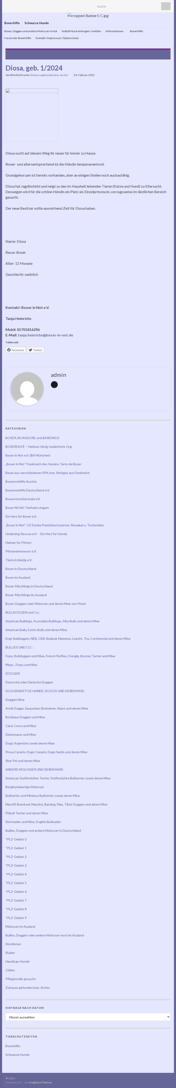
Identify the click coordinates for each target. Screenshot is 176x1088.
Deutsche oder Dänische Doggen (29, 682)
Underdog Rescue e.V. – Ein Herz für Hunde (36, 534)
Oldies (10, 970)
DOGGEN (13, 673)
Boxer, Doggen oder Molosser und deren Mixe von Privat (46, 604)
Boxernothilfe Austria (21, 481)
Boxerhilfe (12, 23)
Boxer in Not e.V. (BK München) (28, 455)
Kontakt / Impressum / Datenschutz (57, 38)
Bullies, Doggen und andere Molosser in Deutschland (43, 830)
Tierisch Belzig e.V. (19, 560)
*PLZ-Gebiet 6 (16, 892)
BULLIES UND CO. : (19, 647)
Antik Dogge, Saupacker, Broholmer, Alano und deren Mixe (47, 708)
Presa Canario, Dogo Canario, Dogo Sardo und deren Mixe (46, 752)
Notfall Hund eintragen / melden (81, 31)
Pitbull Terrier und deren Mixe (27, 813)
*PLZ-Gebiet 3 (16, 865)
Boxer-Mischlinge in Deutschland (29, 586)
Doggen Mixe (15, 700)
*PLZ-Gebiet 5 (16, 883)
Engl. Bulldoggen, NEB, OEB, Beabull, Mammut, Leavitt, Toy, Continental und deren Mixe (68, 638)
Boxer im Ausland (18, 577)
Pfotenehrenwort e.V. (21, 551)
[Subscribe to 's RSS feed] (8, 5)
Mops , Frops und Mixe (21, 665)
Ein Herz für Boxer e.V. (21, 516)
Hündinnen (13, 944)
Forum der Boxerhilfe (17, 38)
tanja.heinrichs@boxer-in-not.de (45, 335)
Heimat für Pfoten (18, 542)
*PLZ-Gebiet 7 (16, 900)
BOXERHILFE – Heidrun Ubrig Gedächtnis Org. (39, 446)
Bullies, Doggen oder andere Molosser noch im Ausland (45, 935)
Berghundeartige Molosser (25, 787)
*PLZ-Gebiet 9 (16, 918)
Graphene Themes (40, 1082)
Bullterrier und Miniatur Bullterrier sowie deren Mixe (43, 796)
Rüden (10, 953)
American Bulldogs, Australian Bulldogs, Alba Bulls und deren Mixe (52, 621)
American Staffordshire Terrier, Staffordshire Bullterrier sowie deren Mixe (58, 778)
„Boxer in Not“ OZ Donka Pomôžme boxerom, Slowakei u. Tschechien (55, 525)
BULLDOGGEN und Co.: (23, 612)
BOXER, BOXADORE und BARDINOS (32, 438)
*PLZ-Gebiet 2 (16, 857)
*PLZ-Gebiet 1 (16, 848)
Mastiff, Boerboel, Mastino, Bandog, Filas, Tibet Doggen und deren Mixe (56, 804)
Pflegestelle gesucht (21, 979)
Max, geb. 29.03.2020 (28, 54)
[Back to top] (165, 1077)
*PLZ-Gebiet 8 (16, 909)
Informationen (115, 31)
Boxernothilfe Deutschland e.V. (28, 490)
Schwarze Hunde (37, 23)
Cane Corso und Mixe (21, 726)
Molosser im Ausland (20, 926)
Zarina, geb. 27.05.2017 (146, 54)
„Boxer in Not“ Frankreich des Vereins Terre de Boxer (43, 464)
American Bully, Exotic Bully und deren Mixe (36, 630)
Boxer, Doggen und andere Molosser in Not (30, 31)
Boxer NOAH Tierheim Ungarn (27, 508)
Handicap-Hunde (18, 961)
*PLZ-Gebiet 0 (16, 839)
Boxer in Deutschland (21, 569)
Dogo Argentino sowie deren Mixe (30, 743)
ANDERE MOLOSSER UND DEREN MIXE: (35, 769)
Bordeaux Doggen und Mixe (25, 717)
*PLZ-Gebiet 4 (16, 874)
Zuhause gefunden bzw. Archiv (49, 75)
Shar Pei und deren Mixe (23, 761)
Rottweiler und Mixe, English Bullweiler (33, 822)
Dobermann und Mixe (21, 734)
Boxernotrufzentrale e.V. (23, 499)
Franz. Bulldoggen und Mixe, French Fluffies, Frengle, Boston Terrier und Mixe (60, 656)
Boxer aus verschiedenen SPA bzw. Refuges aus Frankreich (48, 473)
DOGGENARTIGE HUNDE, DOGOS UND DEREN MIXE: (45, 691)
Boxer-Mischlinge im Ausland (26, 595)
